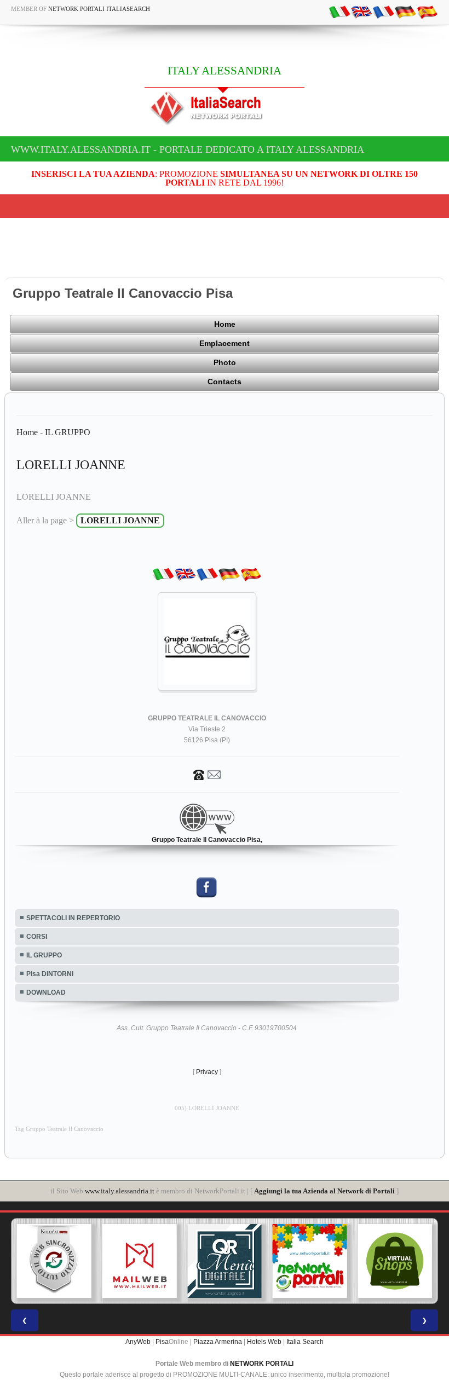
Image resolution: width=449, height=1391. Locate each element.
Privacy (207, 1072)
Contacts (224, 381)
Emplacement (224, 343)
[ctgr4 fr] (383, 11)
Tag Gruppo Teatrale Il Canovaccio (59, 1129)
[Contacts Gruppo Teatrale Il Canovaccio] (207, 774)
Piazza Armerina (217, 1342)
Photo (225, 362)
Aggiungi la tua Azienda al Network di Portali (324, 1191)
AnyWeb (138, 1342)
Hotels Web (264, 1342)
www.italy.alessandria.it (119, 1191)
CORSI (36, 936)
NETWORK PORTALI (261, 1363)
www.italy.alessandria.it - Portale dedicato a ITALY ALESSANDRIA (187, 149)
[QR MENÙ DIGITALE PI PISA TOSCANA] (224, 1261)
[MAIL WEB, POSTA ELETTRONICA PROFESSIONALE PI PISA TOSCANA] (139, 1261)
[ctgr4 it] (339, 11)
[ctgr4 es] (427, 11)
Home (224, 324)
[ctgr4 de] (405, 11)
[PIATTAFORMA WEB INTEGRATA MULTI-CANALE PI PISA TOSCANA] (54, 1261)
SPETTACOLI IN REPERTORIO (73, 918)
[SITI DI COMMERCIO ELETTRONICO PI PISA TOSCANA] (395, 1261)
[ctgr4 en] (361, 11)
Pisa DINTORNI (49, 974)
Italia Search (305, 1342)
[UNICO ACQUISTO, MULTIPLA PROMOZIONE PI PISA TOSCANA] (310, 1261)
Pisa (162, 1342)
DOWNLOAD (46, 992)
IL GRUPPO (67, 432)
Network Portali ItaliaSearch (99, 8)
